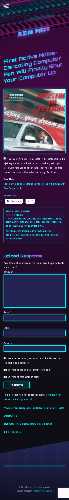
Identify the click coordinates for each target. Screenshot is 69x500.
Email (7, 327)
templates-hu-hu (21, 225)
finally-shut (54, 218)
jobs (38, 222)
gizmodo (24, 222)
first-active (12, 222)
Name (7, 312)
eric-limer (41, 218)
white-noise (37, 225)
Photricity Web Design (42, 490)
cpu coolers (28, 218)
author (17, 218)
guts (32, 222)
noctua (45, 222)
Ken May (34, 32)
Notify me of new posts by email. (23, 377)
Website (8, 343)
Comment (9, 272)
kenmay (26, 211)
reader (19, 214)
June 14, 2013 (13, 211)
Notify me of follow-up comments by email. (28, 369)
